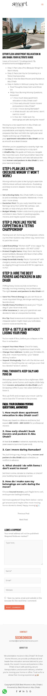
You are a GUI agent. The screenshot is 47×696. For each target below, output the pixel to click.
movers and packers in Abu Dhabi (22, 160)
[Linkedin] (23, 691)
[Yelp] (27, 691)
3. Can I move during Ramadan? (26, 109)
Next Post (23, 520)
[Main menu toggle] (42, 4)
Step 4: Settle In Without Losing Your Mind (25, 84)
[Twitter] (20, 691)
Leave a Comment (10, 61)
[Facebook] (17, 691)
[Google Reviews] (30, 691)
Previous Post (23, 514)
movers (6, 217)
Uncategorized (26, 61)
